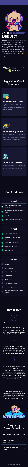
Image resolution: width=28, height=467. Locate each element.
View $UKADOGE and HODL (14, 391)
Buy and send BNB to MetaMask (14, 346)
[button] (0, 3)
